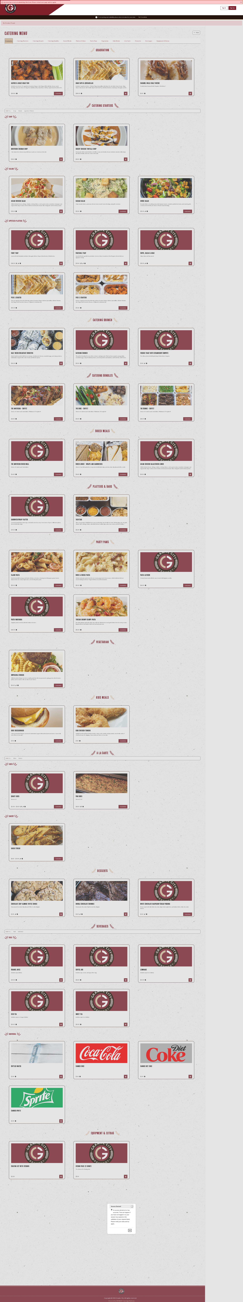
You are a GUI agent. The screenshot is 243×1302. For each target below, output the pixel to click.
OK (130, 1230)
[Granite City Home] (12, 7)
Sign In (224, 8)
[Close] (241, 2)
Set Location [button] (142, 17)
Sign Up (232, 8)
